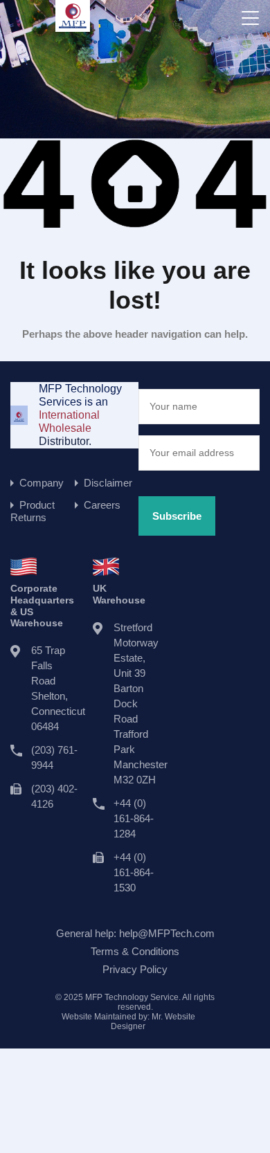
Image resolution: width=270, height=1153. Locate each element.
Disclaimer (108, 483)
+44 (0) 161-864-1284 (134, 818)
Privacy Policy (135, 969)
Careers (102, 505)
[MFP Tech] (72, 25)
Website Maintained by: (128, 1021)
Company (41, 483)
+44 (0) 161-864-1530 (134, 872)
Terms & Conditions (135, 951)
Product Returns (32, 511)
